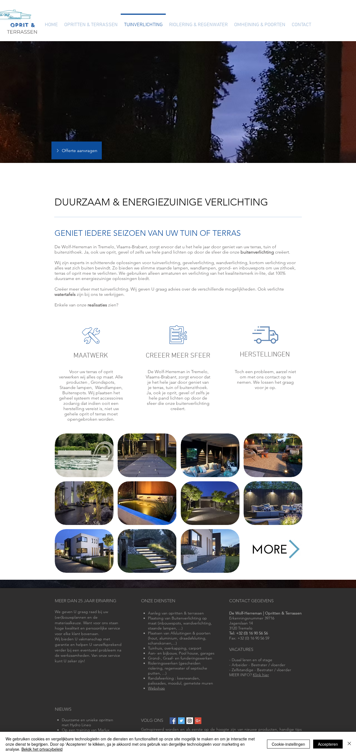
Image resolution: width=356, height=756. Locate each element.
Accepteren (328, 744)
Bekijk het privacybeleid (42, 749)
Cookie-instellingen (288, 744)
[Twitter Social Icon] (181, 720)
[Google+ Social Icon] (198, 720)
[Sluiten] (349, 744)
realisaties (97, 305)
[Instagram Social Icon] (189, 720)
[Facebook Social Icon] (173, 720)
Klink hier (261, 674)
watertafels (65, 294)
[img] (84, 455)
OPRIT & (22, 25)
